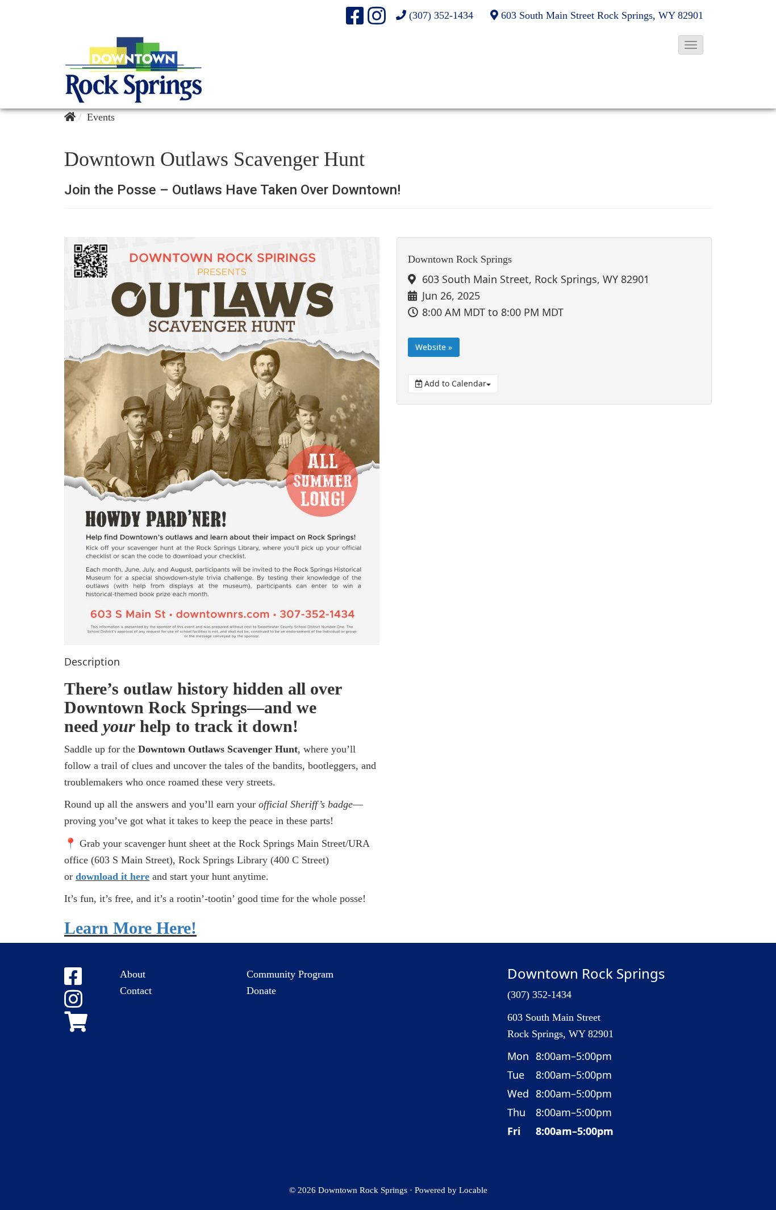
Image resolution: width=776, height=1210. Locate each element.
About (132, 974)
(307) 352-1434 (441, 15)
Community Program (290, 974)
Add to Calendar (454, 383)
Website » (433, 347)
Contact (136, 990)
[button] (690, 45)
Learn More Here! (130, 927)
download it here (112, 876)
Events (101, 117)
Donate (261, 990)
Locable (473, 1190)
